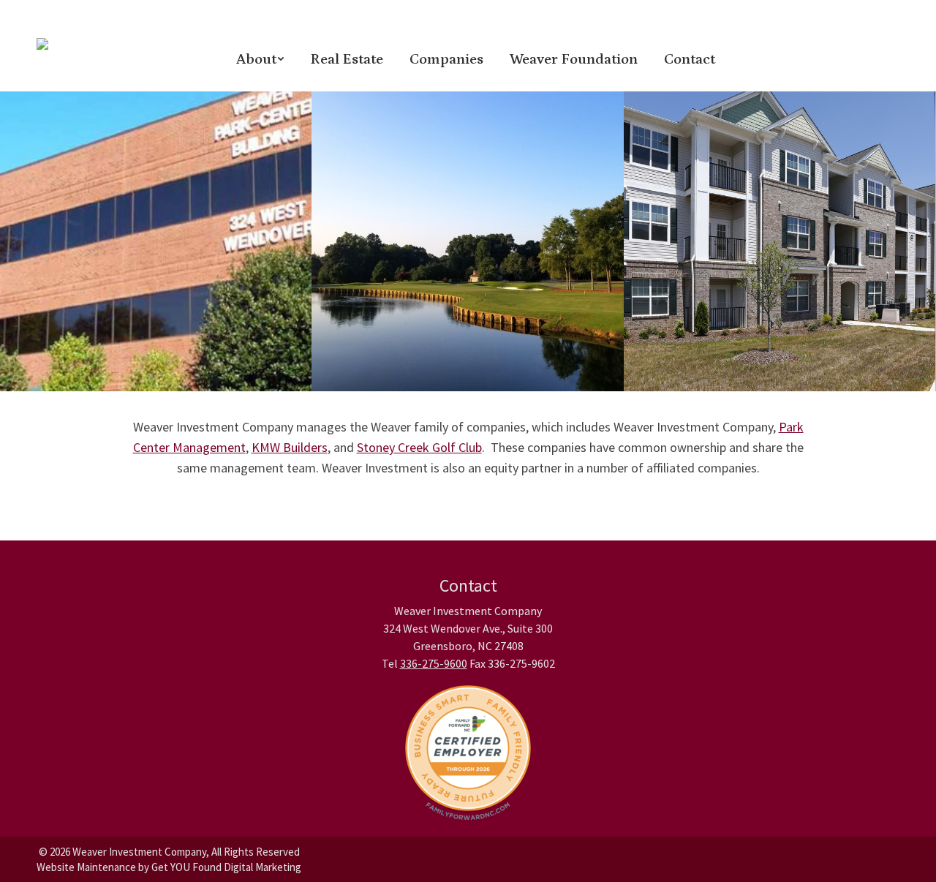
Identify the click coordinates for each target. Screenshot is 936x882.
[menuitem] (260, 58)
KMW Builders (290, 447)
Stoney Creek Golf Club (419, 447)
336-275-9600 (433, 663)
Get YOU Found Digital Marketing (226, 867)
